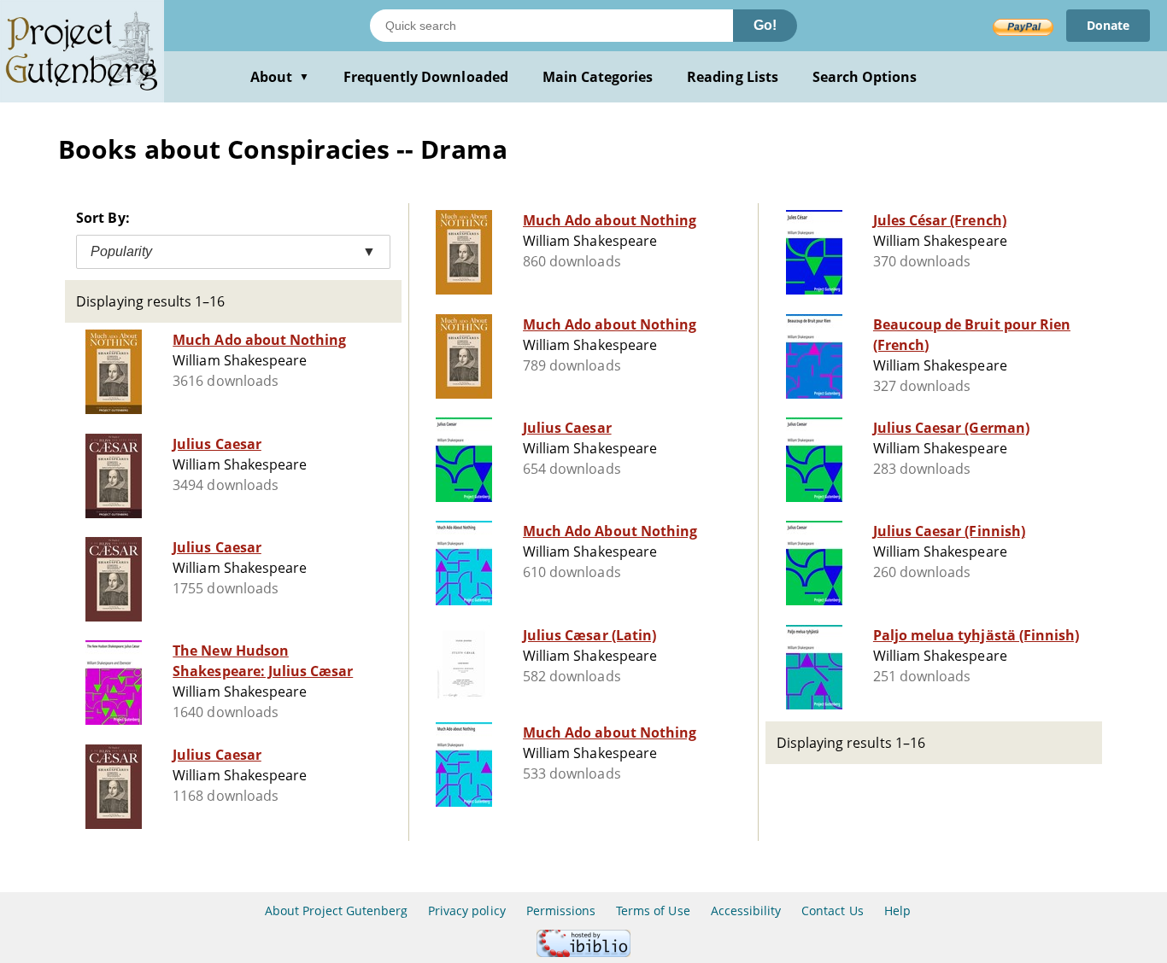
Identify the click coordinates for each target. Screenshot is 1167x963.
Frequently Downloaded (425, 76)
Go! (765, 25)
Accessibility (746, 910)
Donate (1108, 25)
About (279, 76)
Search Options (865, 76)
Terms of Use (652, 910)
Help (897, 910)
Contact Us (832, 910)
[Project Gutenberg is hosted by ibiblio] (583, 952)
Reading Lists (732, 76)
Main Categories (598, 76)
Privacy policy (467, 910)
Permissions (560, 910)
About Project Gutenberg (336, 910)
